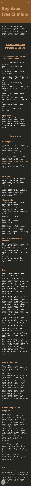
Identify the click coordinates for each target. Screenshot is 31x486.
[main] (15, 31)
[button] (2, 2)
